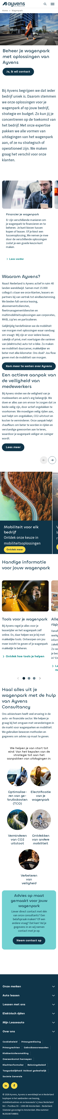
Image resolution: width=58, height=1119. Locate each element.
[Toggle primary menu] (52, 4)
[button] (25, 626)
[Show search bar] (45, 4)
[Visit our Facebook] (14, 1085)
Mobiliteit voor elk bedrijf (21, 529)
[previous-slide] (44, 460)
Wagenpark (17, 10)
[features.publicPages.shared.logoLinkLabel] (13, 4)
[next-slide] (52, 460)
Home (5, 10)
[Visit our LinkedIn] (6, 1085)
